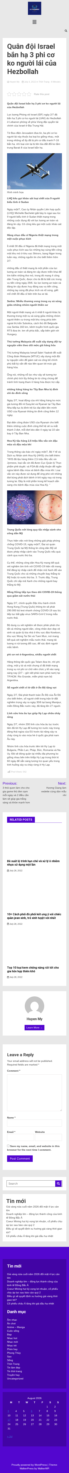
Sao (9, 1356)
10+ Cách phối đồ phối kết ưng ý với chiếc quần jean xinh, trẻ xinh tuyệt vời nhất (34, 916)
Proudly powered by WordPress (30, 1464)
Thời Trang (44, 82)
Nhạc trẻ (12, 1345)
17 (9, 1419)
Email (11, 1132)
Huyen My (14, 82)
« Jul (9, 1436)
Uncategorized (15, 1378)
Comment (13, 1070)
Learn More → (34, 1027)
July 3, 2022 (30, 82)
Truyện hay (13, 1374)
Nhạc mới (12, 1341)
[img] (34, 22)
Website (40, 1132)
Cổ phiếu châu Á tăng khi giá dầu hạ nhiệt (29, 1236)
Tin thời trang (14, 1371)
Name (11, 1117)
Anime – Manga (16, 1327)
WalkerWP (43, 1468)
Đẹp (9, 1334)
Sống (10, 1360)
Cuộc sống (13, 1330)
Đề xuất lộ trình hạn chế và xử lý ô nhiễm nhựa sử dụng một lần (33, 862)
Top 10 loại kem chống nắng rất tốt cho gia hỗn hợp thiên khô (33, 969)
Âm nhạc (12, 1319)
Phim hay (12, 1349)
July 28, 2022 (15, 870)
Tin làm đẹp (13, 1367)
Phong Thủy (14, 1352)
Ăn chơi (11, 1323)
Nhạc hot (12, 1338)
